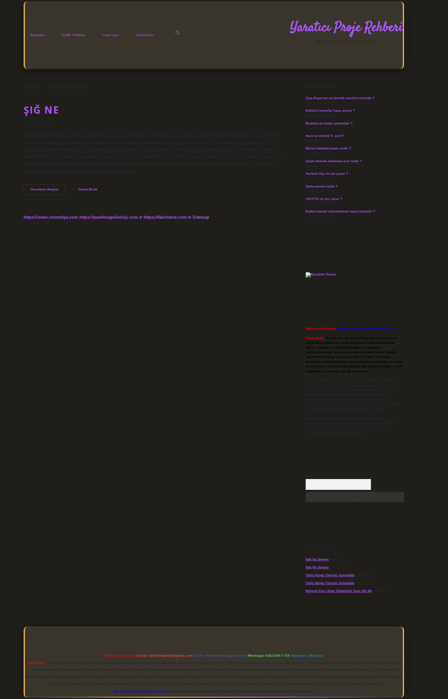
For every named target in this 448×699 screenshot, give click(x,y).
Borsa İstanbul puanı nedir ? (328, 148)
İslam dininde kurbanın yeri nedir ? (334, 161)
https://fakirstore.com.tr (167, 217)
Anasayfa (37, 35)
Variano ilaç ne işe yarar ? (327, 173)
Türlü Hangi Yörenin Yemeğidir (330, 575)
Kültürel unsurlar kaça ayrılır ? (330, 110)
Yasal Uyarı (110, 35)
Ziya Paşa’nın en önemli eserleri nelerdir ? (340, 98)
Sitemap (201, 217)
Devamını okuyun (47, 191)
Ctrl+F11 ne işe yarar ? (324, 199)
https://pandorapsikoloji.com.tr (110, 217)
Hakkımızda (145, 35)
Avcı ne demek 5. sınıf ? (325, 136)
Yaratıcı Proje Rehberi (346, 27)
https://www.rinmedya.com (51, 217)
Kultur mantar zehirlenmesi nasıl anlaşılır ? (340, 211)
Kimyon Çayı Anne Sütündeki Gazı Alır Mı (339, 591)
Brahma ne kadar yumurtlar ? (329, 123)
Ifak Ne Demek (317, 559)
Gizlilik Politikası (73, 35)
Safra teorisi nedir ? (321, 186)
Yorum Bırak (87, 189)
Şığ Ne (41, 110)
